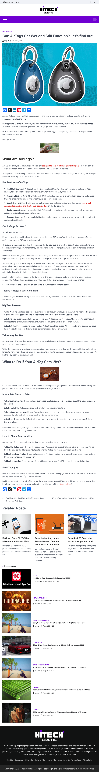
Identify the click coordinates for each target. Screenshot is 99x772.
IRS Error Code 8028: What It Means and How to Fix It (16, 540)
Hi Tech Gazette (26, 768)
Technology (7, 32)
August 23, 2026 (48, 715)
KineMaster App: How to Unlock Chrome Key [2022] (52, 578)
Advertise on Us (64, 760)
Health (36, 598)
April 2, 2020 (47, 604)
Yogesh (6, 41)
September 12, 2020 (52, 581)
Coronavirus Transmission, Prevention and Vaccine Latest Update (57, 600)
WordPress (89, 768)
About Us (10, 760)
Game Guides (38, 620)
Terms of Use (76, 760)
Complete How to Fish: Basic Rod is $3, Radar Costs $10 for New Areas (59, 623)
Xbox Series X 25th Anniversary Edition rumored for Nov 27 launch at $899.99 (61, 690)
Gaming (46, 620)
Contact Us (19, 760)
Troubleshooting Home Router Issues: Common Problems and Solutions (47, 541)
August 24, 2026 (48, 671)
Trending (42, 598)
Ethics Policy (29, 760)
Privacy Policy (87, 760)
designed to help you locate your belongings (61, 165)
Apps (35, 576)
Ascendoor (69, 768)
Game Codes (37, 642)
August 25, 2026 (48, 626)
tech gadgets (65, 484)
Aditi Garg (38, 581)
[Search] (95, 19)
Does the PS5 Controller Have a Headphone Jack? (80, 540)
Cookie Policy (52, 760)
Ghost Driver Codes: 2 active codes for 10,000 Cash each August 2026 (58, 645)
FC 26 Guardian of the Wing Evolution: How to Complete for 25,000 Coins (59, 667)
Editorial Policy (40, 760)
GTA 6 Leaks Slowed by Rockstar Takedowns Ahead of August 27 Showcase (60, 712)
